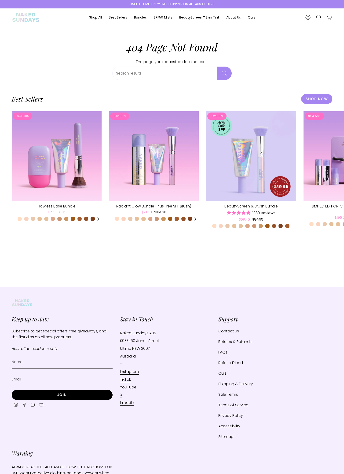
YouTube (128, 387)
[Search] (224, 73)
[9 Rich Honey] (93, 219)
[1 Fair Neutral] (20, 219)
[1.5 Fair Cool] (26, 219)
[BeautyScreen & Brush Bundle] (251, 156)
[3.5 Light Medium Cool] (53, 219)
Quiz (222, 373)
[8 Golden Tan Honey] (86, 219)
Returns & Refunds (235, 341)
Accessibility (229, 426)
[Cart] (329, 17)
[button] (95, 17)
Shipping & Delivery (235, 384)
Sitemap (226, 436)
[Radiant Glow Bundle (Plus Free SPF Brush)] (154, 156)
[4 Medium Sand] (59, 219)
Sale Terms (228, 394)
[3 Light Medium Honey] (46, 219)
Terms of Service (233, 405)
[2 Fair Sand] (33, 219)
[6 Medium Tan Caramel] (73, 219)
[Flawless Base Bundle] (57, 156)
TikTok (125, 379)
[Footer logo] (22, 303)
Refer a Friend (230, 362)
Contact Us (228, 331)
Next (337, 156)
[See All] (98, 219)
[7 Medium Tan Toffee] (79, 219)
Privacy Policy (230, 415)
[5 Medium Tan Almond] (66, 219)
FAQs (222, 352)
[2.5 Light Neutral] (39, 219)
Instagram (129, 371)
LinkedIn (127, 402)
